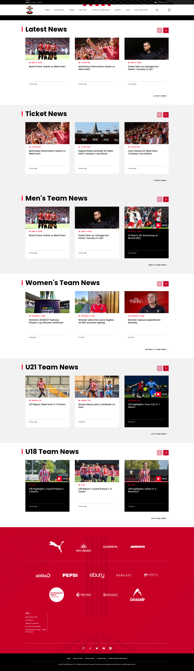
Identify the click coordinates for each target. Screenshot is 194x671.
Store (33, 2)
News (47, 10)
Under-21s (36, 400)
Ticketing (85, 62)
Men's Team (37, 62)
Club (128, 10)
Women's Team (38, 316)
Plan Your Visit (141, 10)
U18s (34, 485)
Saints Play (59, 10)
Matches (83, 10)
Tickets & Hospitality (101, 10)
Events (118, 10)
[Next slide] (166, 30)
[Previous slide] (159, 30)
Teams (71, 10)
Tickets (39, 2)
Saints (27, 2)
